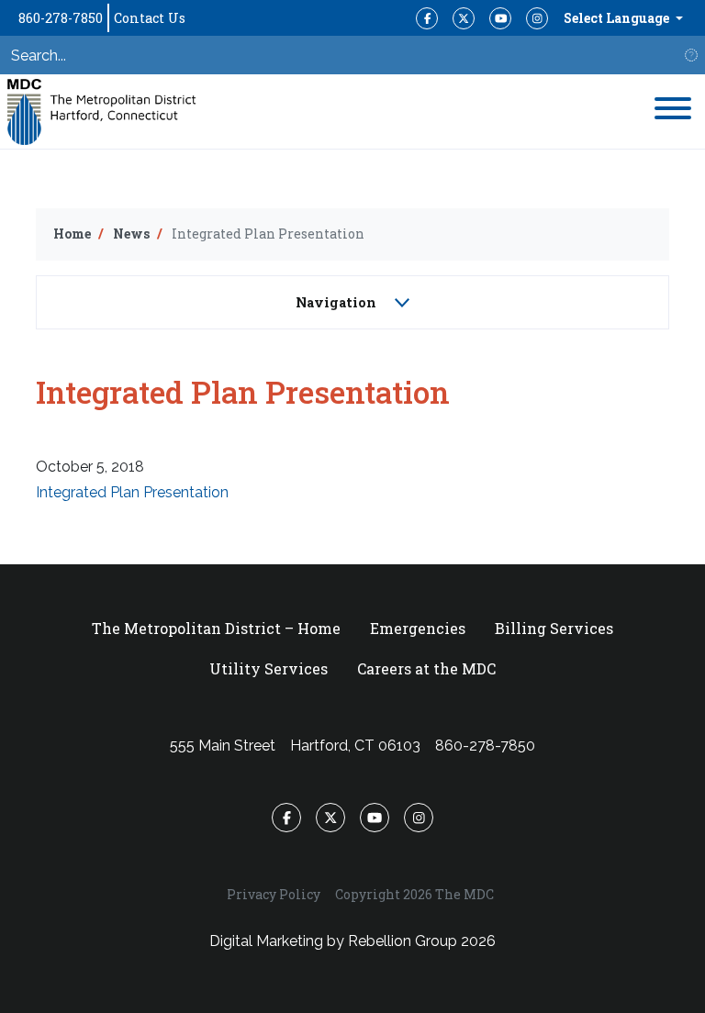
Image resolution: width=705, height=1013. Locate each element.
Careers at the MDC (426, 668)
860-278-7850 (60, 18)
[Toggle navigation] (673, 111)
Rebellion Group (402, 941)
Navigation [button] (338, 302)
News (131, 233)
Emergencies (417, 628)
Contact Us (149, 18)
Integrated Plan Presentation (132, 492)
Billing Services (554, 628)
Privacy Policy (273, 894)
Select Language (618, 18)
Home (72, 233)
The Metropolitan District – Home (216, 628)
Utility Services (268, 668)
